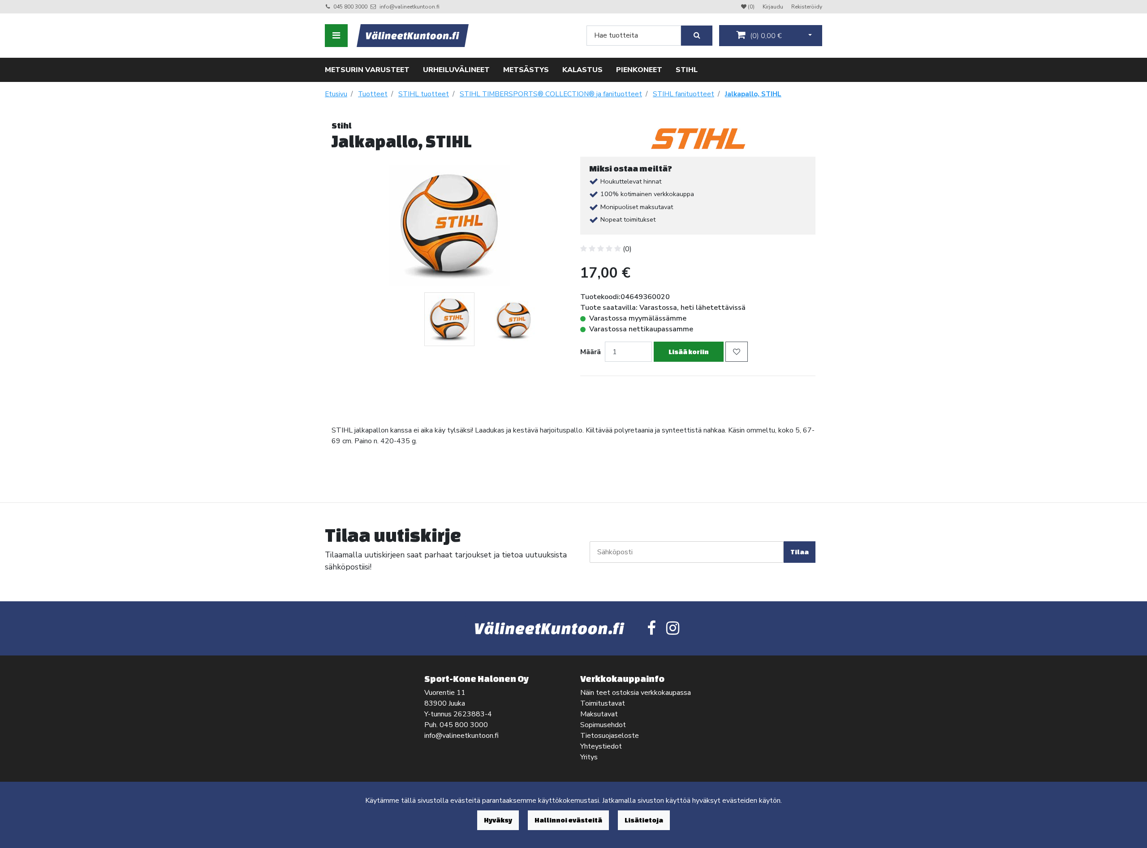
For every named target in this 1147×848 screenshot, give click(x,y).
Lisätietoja (644, 820)
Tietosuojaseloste (609, 736)
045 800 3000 (350, 6)
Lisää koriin (688, 351)
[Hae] (696, 36)
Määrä (590, 352)
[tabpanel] (449, 319)
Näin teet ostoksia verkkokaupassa (635, 693)
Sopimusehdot (603, 725)
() (765, 36)
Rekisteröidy (806, 6)
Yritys (589, 757)
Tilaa (799, 552)
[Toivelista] (736, 352)
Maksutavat (599, 714)
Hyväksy (498, 820)
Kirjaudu (774, 6)
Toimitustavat (602, 703)
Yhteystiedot (601, 746)
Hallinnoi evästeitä (568, 820)
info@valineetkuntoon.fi (409, 6)
